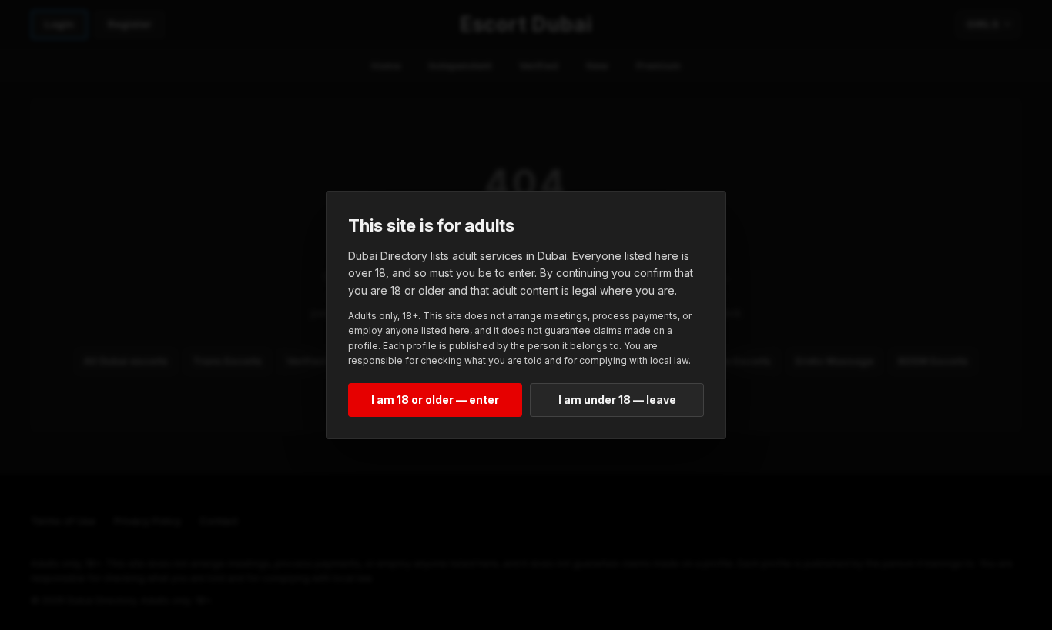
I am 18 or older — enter (435, 399)
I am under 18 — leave (617, 399)
